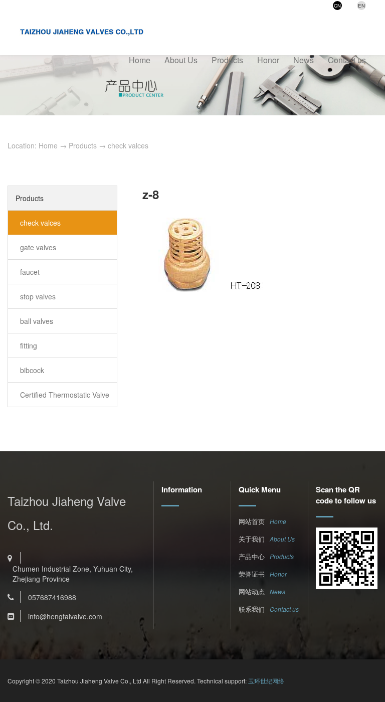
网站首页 (252, 521)
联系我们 (252, 609)
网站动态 (252, 591)
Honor (268, 60)
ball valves (36, 321)
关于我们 (252, 539)
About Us (181, 60)
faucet (30, 272)
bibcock (32, 370)
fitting (28, 345)
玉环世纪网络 (266, 680)
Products (227, 60)
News (303, 60)
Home (139, 60)
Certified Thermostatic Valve (64, 395)
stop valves (38, 296)
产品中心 (252, 556)
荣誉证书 (252, 574)
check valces (128, 145)
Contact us (347, 60)
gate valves (38, 247)
